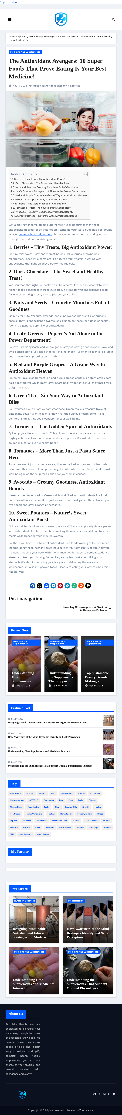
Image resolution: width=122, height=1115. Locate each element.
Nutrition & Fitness (24, 900)
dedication (49, 800)
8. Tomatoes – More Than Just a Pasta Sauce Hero (42, 207)
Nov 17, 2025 (96, 685)
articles (30, 793)
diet (61, 800)
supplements (25, 834)
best (53, 85)
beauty (42, 793)
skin (12, 834)
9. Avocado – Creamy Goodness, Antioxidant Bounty (43, 211)
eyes (70, 800)
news (37, 827)
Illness (100, 814)
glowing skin (71, 807)
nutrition (50, 827)
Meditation (42, 820)
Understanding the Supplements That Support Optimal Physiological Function (50, 765)
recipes (80, 827)
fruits (46, 807)
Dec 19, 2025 (23, 685)
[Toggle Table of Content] (83, 174)
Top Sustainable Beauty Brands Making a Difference (97, 679)
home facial (65, 814)
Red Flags (93, 827)
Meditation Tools (59, 820)
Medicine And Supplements (25, 51)
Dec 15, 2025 (59, 685)
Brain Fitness (67, 793)
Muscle (106, 820)
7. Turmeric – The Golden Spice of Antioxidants (40, 203)
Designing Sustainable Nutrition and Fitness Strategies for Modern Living (47, 722)
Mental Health (75, 900)
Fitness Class (16, 807)
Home (11, 36)
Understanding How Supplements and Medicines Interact (23, 681)
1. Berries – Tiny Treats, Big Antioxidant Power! (38, 179)
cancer (81, 793)
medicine (74, 85)
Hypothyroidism (84, 814)
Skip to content (9, 2)
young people (43, 834)
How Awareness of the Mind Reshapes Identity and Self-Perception (44, 737)
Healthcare (15, 814)
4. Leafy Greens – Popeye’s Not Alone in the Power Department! (49, 191)
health (98, 807)
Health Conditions (34, 814)
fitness (92, 800)
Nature (26, 827)
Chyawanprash (17, 800)
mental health (91, 820)
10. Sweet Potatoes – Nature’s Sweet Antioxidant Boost (45, 215)
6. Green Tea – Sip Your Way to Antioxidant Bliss (40, 199)
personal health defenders (35, 234)
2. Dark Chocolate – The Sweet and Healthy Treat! (41, 183)
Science (107, 827)
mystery (14, 827)
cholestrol (95, 793)
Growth (85, 807)
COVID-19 (33, 800)
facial (80, 800)
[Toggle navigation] (9, 19)
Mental (76, 820)
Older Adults (65, 827)
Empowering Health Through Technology (35, 36)
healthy (62, 85)
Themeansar (86, 1110)
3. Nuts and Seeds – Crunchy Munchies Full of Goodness (45, 187)
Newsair (70, 1110)
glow (57, 807)
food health (33, 807)
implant (13, 820)
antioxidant (41, 85)
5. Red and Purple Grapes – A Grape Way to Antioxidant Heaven (50, 195)
